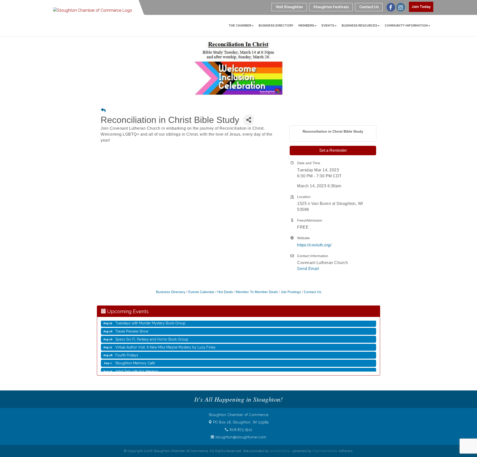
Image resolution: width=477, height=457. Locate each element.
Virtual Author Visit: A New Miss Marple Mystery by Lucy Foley (165, 342)
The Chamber (240, 25)
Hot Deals (225, 292)
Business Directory (276, 25)
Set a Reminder (333, 150)
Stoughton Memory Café (135, 358)
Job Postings (291, 292)
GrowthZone (279, 451)
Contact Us (312, 292)
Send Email (308, 269)
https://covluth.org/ (314, 245)
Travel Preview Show (131, 326)
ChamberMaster (325, 451)
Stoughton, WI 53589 (241, 422)
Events (327, 25)
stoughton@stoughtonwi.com (240, 437)
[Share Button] (248, 119)
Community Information (406, 25)
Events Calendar (201, 292)
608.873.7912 (240, 430)
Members (306, 25)
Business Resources (359, 25)
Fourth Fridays (126, 350)
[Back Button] (103, 110)
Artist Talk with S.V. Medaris (136, 366)
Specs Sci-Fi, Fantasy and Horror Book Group (151, 334)
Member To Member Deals (257, 292)
